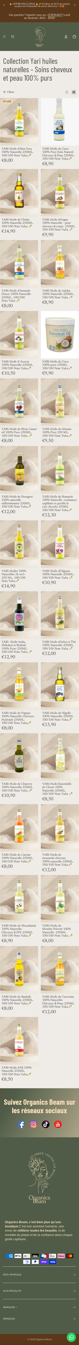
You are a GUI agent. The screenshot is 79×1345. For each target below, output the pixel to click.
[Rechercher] (12, 36)
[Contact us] (71, 1337)
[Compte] (66, 36)
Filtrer (10, 91)
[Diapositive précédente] (4, 5)
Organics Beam (44, 1339)
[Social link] (21, 1124)
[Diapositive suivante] (75, 5)
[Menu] (4, 36)
